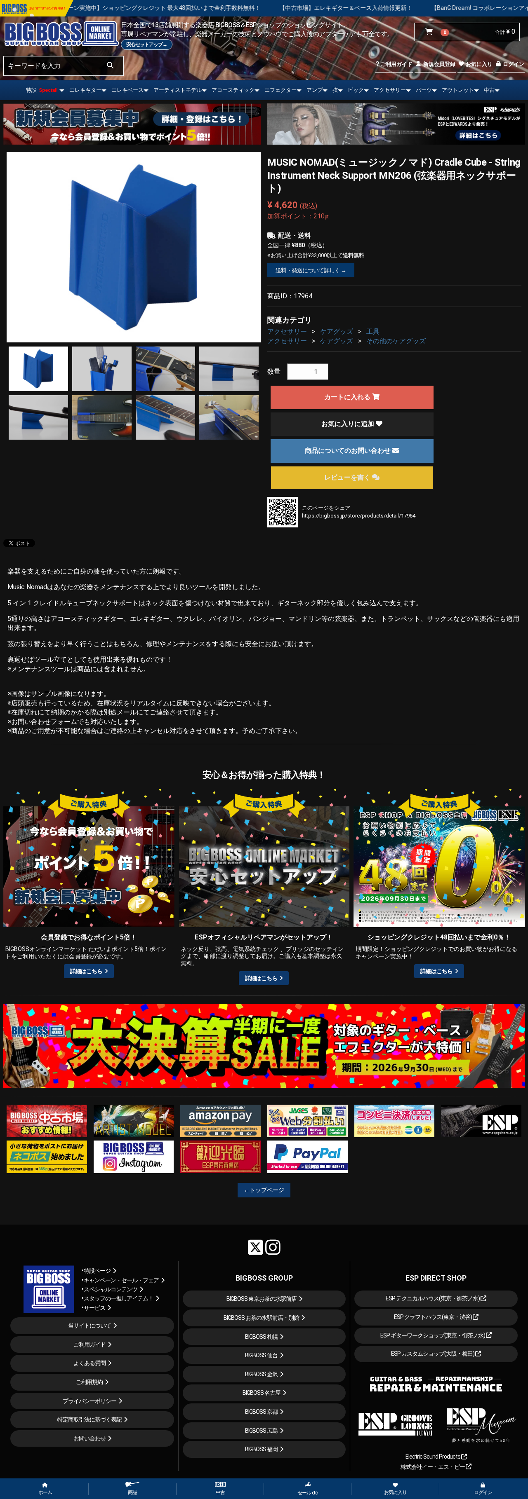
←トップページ (264, 1190)
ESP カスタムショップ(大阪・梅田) (433, 1353)
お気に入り (478, 64)
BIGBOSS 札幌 (261, 1336)
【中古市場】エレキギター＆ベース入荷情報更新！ (234, 8)
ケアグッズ (336, 331)
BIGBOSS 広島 (261, 1430)
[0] (431, 32)
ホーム (45, 1492)
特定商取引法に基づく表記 (89, 1419)
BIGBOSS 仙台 (261, 1355)
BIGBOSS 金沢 (261, 1374)
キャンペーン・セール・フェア (121, 1280)
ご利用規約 (89, 1382)
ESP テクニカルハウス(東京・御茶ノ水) (433, 1298)
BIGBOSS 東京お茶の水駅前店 (261, 1298)
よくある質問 (89, 1363)
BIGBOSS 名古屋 (261, 1392)
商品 (132, 1492)
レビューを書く (348, 477)
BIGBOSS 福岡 (261, 1449)
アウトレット (458, 90)
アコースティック (233, 90)
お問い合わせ (89, 1438)
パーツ (424, 90)
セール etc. (307, 1493)
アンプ (314, 90)
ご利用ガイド (395, 64)
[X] (255, 1247)
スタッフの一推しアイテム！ (118, 1298)
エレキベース (127, 90)
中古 (489, 90)
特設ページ (97, 1271)
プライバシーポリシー (89, 1401)
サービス (94, 1308)
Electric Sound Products (433, 1456)
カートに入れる (348, 397)
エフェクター (280, 90)
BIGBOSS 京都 (261, 1411)
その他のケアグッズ (396, 341)
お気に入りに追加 (348, 424)
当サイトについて (89, 1325)
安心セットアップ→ (146, 44)
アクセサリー (390, 90)
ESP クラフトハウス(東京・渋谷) (433, 1317)
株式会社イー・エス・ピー (433, 1467)
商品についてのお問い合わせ (348, 450)
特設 (41, 90)
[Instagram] (272, 1247)
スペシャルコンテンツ (110, 1289)
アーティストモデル (177, 90)
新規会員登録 (438, 64)
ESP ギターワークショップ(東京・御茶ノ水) (433, 1335)
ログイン (513, 64)
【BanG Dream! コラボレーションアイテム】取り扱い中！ (395, 8)
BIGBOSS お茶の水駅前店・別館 (261, 1317)
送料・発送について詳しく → (311, 270)
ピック (356, 90)
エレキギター (85, 90)
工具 (373, 331)
